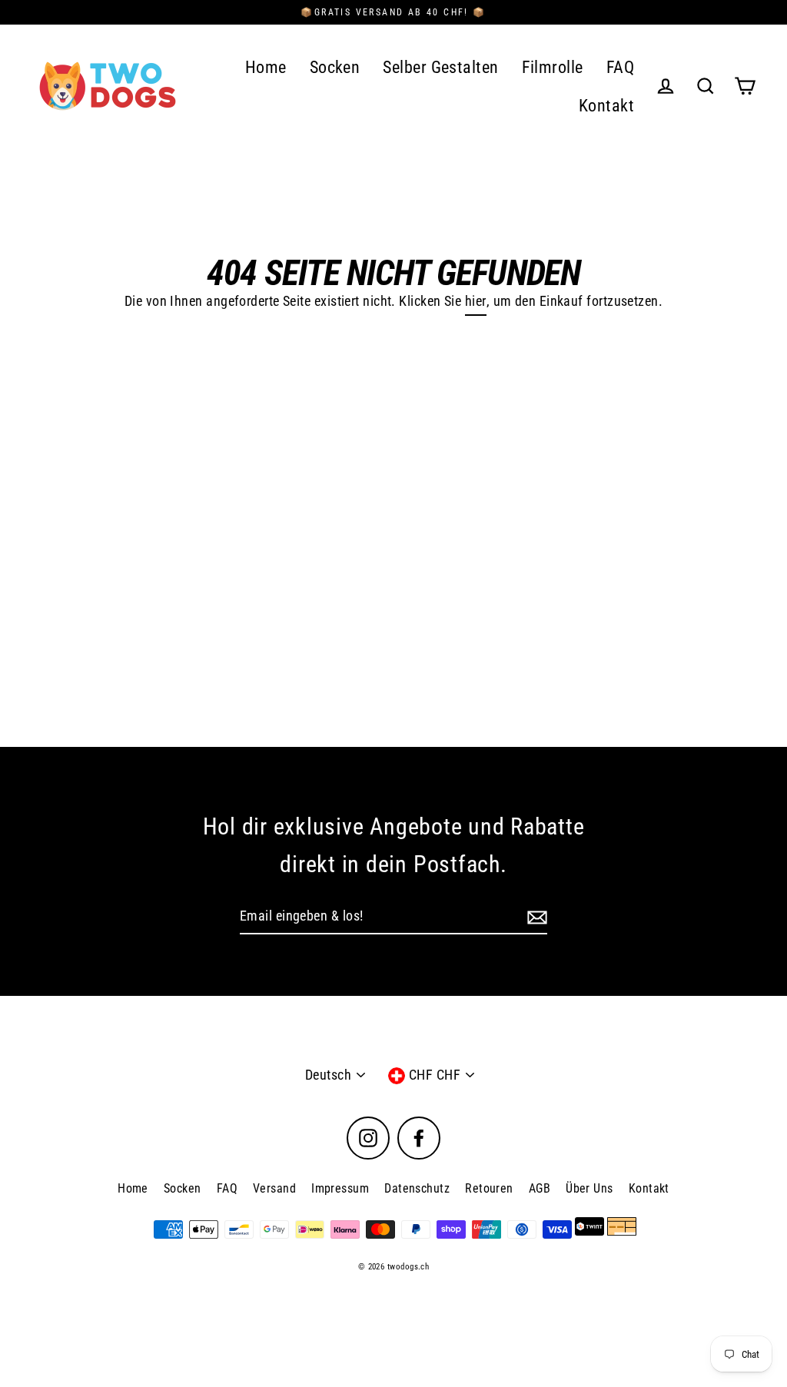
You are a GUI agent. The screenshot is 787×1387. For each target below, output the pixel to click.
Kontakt (606, 105)
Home (266, 67)
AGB (539, 1188)
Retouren (489, 1188)
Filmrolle (552, 67)
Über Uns (589, 1188)
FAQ (620, 67)
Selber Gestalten (440, 67)
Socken (335, 67)
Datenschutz (417, 1188)
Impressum (340, 1188)
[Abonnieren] (535, 917)
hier (475, 301)
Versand (274, 1188)
